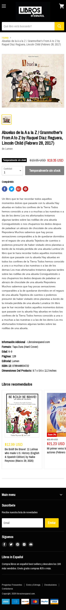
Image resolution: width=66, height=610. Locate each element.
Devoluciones (50, 584)
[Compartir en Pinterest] (25, 189)
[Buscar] (59, 26)
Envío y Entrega (33, 584)
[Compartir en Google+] (18, 189)
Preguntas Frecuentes (12, 584)
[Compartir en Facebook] (4, 189)
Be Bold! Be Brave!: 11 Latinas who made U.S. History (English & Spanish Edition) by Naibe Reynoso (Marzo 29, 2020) (22, 455)
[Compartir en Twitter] (11, 189)
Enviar (52, 522)
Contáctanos (7, 588)
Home (5, 37)
